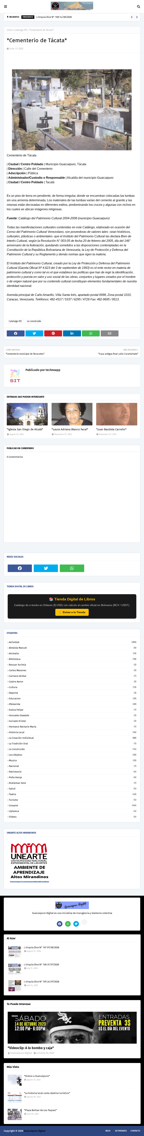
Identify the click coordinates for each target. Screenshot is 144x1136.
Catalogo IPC (20, 30)
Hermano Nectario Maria (72, 726)
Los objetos (72, 754)
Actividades (121, 1131)
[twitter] (46, 568)
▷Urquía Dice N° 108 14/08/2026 (54, 17)
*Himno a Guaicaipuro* (37, 1076)
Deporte (72, 692)
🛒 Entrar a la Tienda (72, 612)
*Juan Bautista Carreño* (111, 429)
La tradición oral (72, 743)
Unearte (72, 805)
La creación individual (72, 737)
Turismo (72, 799)
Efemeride (72, 704)
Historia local (72, 732)
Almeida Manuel (72, 647)
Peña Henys (72, 777)
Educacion (72, 698)
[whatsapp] (72, 568)
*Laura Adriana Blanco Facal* (70, 429)
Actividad (72, 642)
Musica (72, 760)
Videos (72, 816)
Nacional (72, 766)
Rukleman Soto (72, 783)
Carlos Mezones (72, 670)
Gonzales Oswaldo (72, 715)
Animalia (72, 653)
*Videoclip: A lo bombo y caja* (31, 1048)
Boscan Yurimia (72, 664)
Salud (72, 788)
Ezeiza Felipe (72, 709)
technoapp (52, 370)
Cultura (72, 687)
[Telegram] (98, 568)
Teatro (72, 794)
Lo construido (34, 321)
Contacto (135, 1131)
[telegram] (84, 922)
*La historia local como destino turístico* (47, 1093)
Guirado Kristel (72, 721)
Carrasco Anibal (72, 676)
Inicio (9, 30)
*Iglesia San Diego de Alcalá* (25, 429)
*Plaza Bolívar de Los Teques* (40, 1110)
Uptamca (72, 811)
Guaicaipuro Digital (21, 1053)
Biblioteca (72, 659)
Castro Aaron (72, 681)
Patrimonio (72, 771)
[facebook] (20, 568)
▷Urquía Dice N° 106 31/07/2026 (41, 964)
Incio (107, 1131)
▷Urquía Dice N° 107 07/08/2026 (41, 947)
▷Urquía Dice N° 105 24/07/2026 (41, 981)
